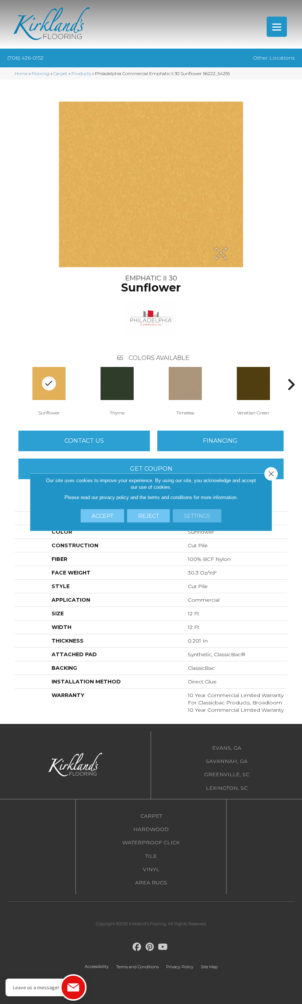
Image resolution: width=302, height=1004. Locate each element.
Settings (197, 516)
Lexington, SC (226, 788)
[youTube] (163, 947)
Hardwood (151, 829)
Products (81, 73)
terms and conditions (170, 497)
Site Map (209, 966)
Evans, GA (226, 748)
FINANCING (220, 440)
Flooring (40, 73)
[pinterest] (150, 947)
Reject (148, 516)
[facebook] (137, 947)
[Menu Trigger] (277, 27)
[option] (117, 390)
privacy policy (114, 497)
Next (290, 384)
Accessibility (97, 966)
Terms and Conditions (137, 966)
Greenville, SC (226, 774)
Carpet (60, 73)
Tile (151, 856)
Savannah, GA (226, 761)
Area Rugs (151, 882)
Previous (11, 384)
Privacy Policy (179, 966)
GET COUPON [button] (151, 468)
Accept (102, 516)
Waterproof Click (151, 842)
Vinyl (151, 869)
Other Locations (274, 57)
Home (21, 73)
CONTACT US (84, 440)
